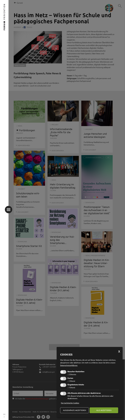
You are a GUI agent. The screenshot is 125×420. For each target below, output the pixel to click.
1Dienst (71, 381)
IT (4, 417)
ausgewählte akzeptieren (74, 410)
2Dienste (72, 374)
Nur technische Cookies (70, 403)
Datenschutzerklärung (68, 365)
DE (4, 414)
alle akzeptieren (103, 410)
